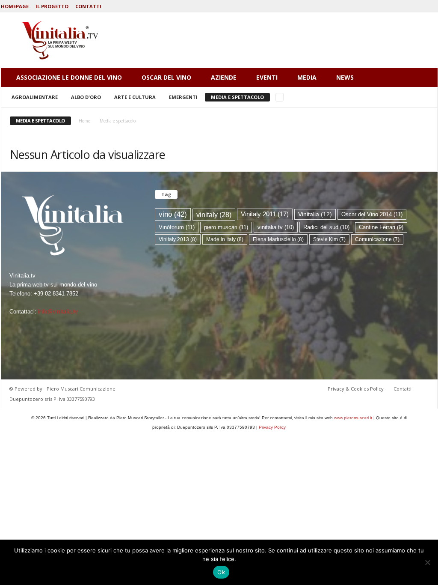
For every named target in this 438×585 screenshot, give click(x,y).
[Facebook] (431, 6)
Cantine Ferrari (381, 227)
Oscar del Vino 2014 (371, 214)
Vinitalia (315, 214)
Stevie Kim (329, 239)
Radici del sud (326, 227)
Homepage (15, 6)
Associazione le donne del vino (69, 77)
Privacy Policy (272, 427)
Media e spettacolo (237, 97)
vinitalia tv (275, 227)
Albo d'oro (86, 97)
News (345, 77)
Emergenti (183, 97)
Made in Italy (224, 239)
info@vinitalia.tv (58, 311)
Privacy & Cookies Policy (356, 388)
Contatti (88, 6)
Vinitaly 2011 (265, 214)
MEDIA (307, 77)
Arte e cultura (135, 97)
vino (173, 214)
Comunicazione (377, 239)
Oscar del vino (166, 77)
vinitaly (213, 214)
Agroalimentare (35, 97)
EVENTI (267, 77)
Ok (221, 572)
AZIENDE (224, 77)
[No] (427, 562)
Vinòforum (177, 227)
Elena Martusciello (278, 239)
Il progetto (52, 6)
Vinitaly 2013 (178, 239)
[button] (424, 77)
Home (84, 121)
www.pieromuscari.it (353, 417)
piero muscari (226, 227)
